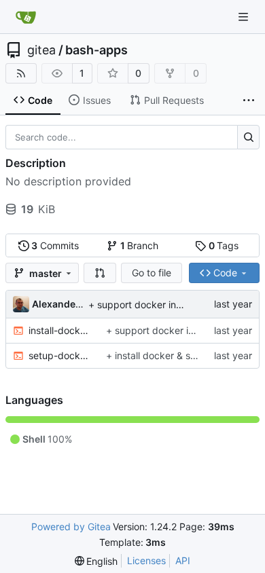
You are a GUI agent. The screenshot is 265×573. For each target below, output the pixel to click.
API (182, 560)
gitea (41, 50)
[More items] (249, 100)
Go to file (151, 272)
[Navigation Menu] (244, 16)
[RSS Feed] (21, 73)
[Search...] (248, 137)
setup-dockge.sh (60, 355)
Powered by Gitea (71, 526)
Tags (224, 245)
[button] (100, 273)
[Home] (26, 17)
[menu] (96, 561)
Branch (139, 245)
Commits (55, 245)
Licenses (146, 560)
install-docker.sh (60, 330)
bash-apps (96, 50)
